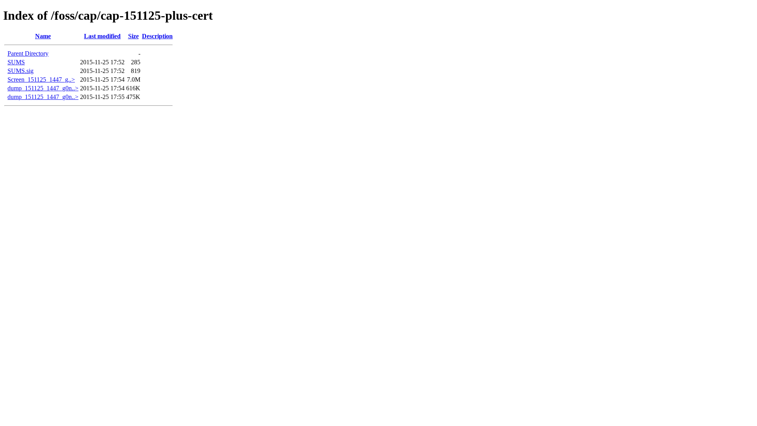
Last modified (102, 36)
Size (133, 36)
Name (43, 36)
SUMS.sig (20, 70)
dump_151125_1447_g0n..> (42, 88)
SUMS (16, 62)
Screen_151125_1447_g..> (41, 79)
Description (157, 36)
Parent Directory (27, 53)
